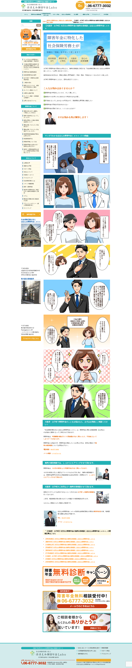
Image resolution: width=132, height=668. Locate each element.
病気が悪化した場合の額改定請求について (31, 121)
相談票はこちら (93, 660)
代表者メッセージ (29, 175)
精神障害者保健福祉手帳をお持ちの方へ (31, 134)
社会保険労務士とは (29, 180)
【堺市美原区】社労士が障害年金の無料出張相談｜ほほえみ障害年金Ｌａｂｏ (70, 539)
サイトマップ (27, 208)
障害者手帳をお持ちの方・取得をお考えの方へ (31, 145)
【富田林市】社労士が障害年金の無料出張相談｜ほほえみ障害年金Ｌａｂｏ (69, 550)
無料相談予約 (31, 214)
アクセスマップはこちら (31, 338)
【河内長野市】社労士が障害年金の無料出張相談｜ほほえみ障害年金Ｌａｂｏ (70, 562)
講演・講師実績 (28, 186)
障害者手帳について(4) (30, 141)
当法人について (28, 172)
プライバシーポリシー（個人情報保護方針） (31, 204)
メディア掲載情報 (29, 183)
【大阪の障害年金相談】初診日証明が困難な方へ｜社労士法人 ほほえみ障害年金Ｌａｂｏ (31, 66)
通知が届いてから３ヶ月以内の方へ (31, 125)
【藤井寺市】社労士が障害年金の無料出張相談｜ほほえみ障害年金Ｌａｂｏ (69, 541)
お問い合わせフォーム (30, 100)
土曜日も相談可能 (29, 93)
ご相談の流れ (27, 82)
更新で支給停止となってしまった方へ (31, 116)
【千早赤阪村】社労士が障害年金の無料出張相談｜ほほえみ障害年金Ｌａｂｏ (70, 553)
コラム (25, 196)
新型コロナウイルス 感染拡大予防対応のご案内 (31, 86)
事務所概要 (104, 648)
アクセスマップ (96, 14)
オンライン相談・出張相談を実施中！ (31, 96)
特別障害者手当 (28, 138)
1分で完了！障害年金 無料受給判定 (31, 78)
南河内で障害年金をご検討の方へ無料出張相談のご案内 (31, 191)
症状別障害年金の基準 (30, 75)
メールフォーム (56, 453)
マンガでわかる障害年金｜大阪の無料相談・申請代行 (31, 60)
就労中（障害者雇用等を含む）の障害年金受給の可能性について (31, 151)
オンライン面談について (31, 90)
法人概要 (76, 14)
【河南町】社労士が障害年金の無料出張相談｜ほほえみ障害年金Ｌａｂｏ (68, 559)
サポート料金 (56, 14)
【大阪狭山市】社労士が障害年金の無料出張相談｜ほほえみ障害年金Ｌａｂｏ (70, 544)
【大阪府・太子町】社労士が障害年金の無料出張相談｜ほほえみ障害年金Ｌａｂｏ (71, 556)
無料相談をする (83, 653)
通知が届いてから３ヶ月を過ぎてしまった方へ (31, 130)
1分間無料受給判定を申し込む (46, 14)
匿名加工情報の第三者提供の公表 (31, 199)
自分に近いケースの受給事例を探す (89, 648)
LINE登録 (106, 14)
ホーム (26, 14)
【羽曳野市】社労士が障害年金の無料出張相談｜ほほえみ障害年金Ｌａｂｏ (69, 547)
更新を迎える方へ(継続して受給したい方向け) (31, 111)
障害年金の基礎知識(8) (30, 72)
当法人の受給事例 (66, 14)
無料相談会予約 (31, 49)
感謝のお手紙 (86, 14)
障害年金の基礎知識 (36, 14)
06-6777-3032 (55, 449)
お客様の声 (27, 163)
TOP (44, 21)
